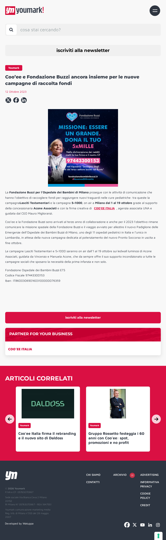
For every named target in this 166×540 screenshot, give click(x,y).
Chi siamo (93, 474)
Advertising (149, 474)
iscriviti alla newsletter (83, 50)
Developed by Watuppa (19, 523)
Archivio (120, 474)
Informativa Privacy (149, 484)
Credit (145, 505)
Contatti (93, 482)
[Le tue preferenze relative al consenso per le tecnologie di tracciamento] (158, 536)
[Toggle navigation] (155, 10)
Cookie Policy (145, 495)
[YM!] (24, 10)
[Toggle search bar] (11, 29)
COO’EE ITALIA (20, 349)
